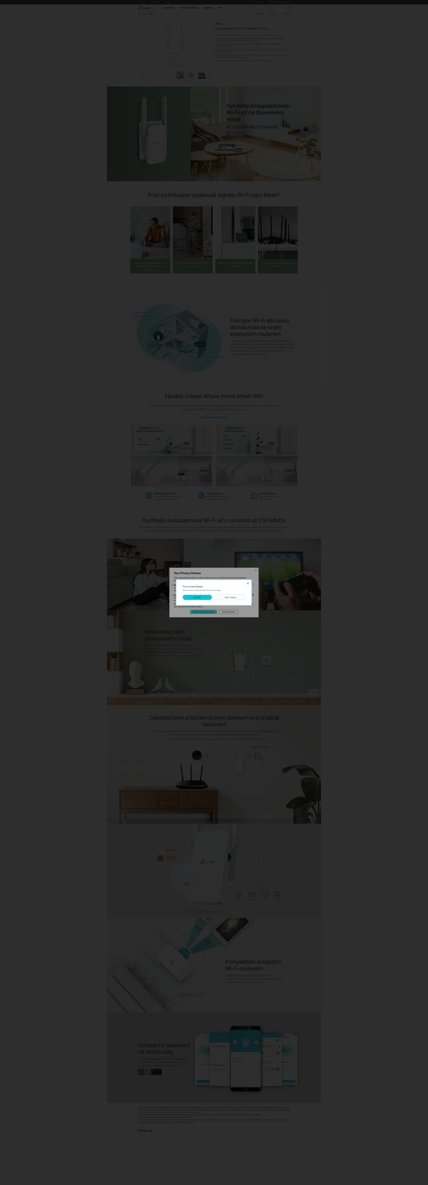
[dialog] (214, 592)
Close (248, 583)
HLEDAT (197, 597)
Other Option (230, 597)
